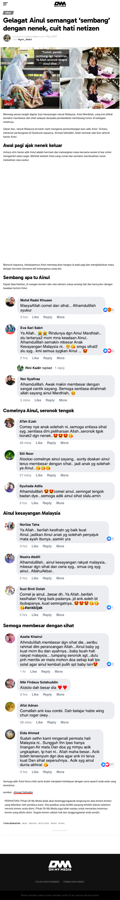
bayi (25, 823)
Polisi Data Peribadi (47, 881)
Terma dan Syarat (73, 881)
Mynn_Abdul (25, 39)
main (54, 823)
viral (62, 823)
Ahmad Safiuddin (23, 792)
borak (33, 823)
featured (44, 823)
